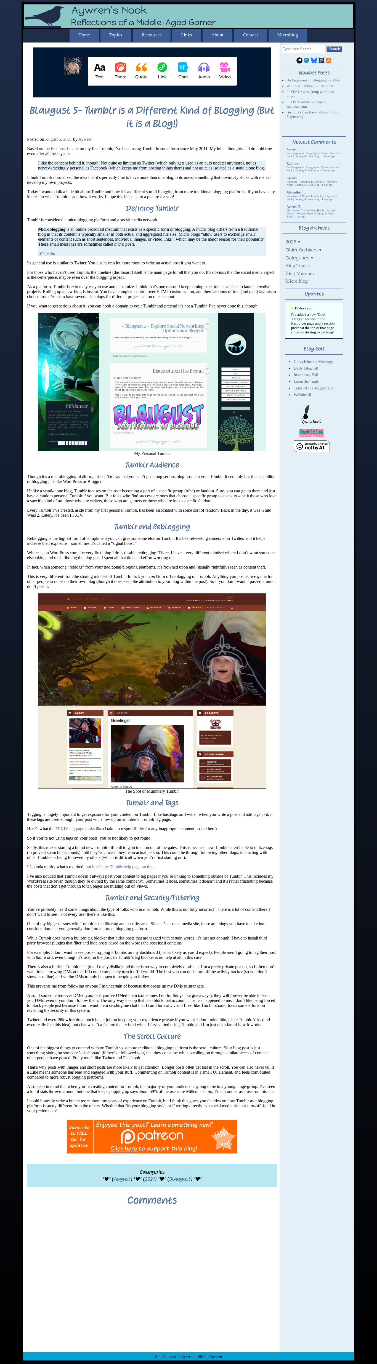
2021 (150, 1178)
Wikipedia (46, 253)
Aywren (85, 139)
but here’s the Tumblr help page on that (119, 866)
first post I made (65, 148)
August (122, 1178)
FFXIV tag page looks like (78, 828)
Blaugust (179, 1178)
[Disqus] (152, 1283)
